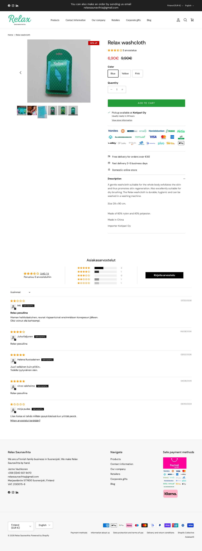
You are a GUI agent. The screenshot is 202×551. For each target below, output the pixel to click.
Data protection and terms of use (128, 532)
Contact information (76, 20)
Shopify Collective (186, 532)
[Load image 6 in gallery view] (59, 71)
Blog (149, 20)
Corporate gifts (133, 20)
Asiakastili (189, 537)
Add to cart (146, 103)
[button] (115, 50)
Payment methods (79, 532)
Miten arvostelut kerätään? (25, 420)
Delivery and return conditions (160, 532)
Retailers (116, 20)
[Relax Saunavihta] (20, 20)
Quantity (113, 82)
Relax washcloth (23, 35)
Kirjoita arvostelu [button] (164, 275)
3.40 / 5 (44, 273)
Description (114, 178)
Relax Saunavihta (22, 535)
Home (10, 35)
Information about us (100, 532)
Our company (98, 20)
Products (55, 20)
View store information (122, 120)
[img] (17, 301)
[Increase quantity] (123, 89)
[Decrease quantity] (110, 89)
